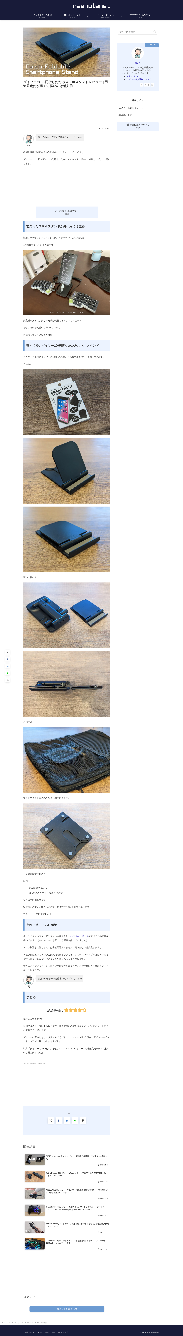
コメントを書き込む (67, 1309)
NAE (137, 63)
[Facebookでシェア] (7, 659)
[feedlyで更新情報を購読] (148, 85)
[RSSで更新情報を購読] (152, 85)
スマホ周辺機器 (30, 1063)
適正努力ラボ (125, 114)
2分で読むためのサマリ (67, 211)
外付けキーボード (79, 936)
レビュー (42, 1063)
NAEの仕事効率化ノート (131, 108)
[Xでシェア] (7, 652)
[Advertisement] (66, 108)
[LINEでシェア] (7, 673)
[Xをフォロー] (141, 85)
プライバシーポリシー (46, 1332)
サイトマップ (62, 1332)
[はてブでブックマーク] (7, 666)
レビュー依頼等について (138, 79)
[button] (7, 680)
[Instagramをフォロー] (145, 85)
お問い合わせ (133, 76)
